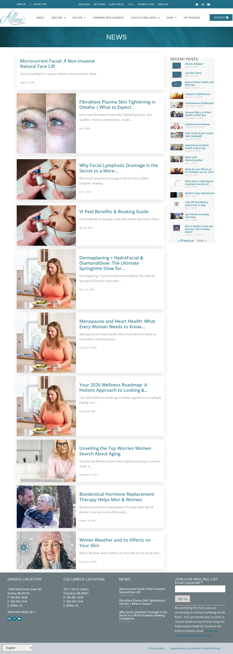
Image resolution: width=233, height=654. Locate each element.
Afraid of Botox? (194, 63)
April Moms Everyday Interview (197, 216)
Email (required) (189, 582)
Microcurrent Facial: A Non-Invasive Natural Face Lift (57, 63)
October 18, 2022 (87, 520)
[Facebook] (197, 4)
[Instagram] (202, 4)
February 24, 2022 (88, 561)
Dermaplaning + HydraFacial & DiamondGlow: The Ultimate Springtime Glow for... (111, 263)
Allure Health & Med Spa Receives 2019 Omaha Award (199, 229)
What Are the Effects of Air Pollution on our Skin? (199, 171)
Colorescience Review (197, 124)
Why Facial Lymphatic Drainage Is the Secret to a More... (118, 168)
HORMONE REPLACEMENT (108, 18)
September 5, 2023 (88, 474)
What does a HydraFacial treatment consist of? (199, 183)
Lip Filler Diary (193, 73)
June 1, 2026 (85, 191)
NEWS (131, 4)
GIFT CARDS (99, 4)
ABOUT (40, 18)
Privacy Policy (156, 648)
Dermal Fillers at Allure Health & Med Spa (198, 114)
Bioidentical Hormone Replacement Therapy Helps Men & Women (116, 496)
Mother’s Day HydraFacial (199, 193)
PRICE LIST (163, 4)
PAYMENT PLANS (146, 4)
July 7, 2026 (84, 128)
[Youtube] (208, 4)
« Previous (186, 240)
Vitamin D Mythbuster (197, 94)
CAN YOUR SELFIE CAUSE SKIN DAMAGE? (199, 135)
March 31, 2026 (86, 289)
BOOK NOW (84, 4)
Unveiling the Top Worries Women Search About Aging (115, 451)
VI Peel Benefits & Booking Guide (114, 211)
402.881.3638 (39, 4)
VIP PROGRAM (192, 18)
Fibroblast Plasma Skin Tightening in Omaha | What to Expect (117, 104)
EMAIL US (21, 4)
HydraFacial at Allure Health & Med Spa (197, 147)
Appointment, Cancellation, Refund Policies (195, 648)
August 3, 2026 (27, 82)
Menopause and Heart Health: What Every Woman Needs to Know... (117, 324)
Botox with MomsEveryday (193, 159)
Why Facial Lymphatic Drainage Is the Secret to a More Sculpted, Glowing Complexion (143, 615)
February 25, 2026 (88, 347)
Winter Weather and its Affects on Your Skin (115, 542)
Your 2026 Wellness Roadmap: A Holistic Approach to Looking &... (113, 387)
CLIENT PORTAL (116, 4)
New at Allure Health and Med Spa (199, 83)
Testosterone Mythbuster (199, 103)
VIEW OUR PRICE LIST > (22, 612)
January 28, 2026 (87, 411)
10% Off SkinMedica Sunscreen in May (196, 204)
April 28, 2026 (85, 227)
